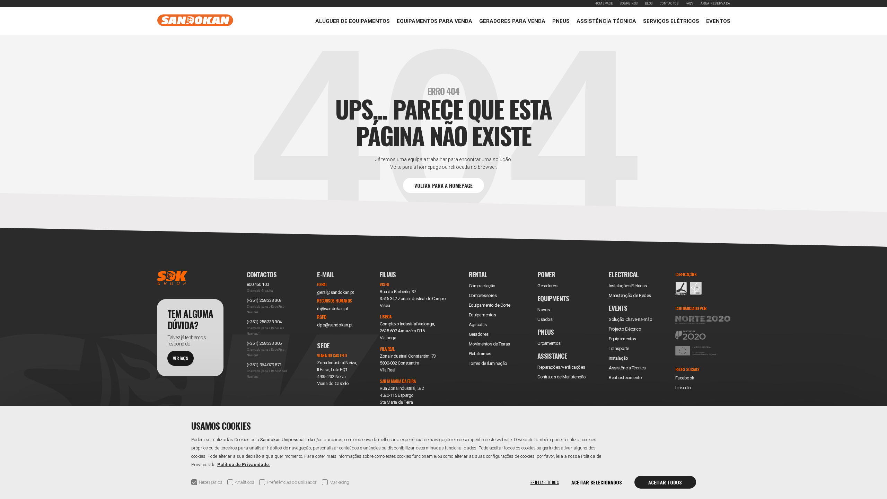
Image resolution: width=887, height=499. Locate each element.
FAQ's (689, 3)
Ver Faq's (180, 358)
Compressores (483, 295)
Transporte (619, 348)
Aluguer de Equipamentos (352, 21)
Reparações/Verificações (561, 367)
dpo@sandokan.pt (334, 324)
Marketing (339, 482)
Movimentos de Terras (489, 344)
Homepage (604, 3)
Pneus (561, 21)
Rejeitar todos (544, 482)
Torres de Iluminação (488, 363)
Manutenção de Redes (630, 295)
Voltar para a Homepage (443, 185)
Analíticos (244, 482)
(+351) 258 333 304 (264, 321)
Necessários (210, 482)
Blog (649, 3)
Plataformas (480, 353)
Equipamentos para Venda (434, 21)
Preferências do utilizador (292, 482)
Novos (543, 309)
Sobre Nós (629, 3)
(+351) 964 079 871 (264, 364)
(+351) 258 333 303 (264, 300)
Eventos (718, 21)
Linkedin (683, 387)
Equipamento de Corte (489, 305)
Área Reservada (715, 3)
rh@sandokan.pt (332, 308)
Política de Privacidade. (243, 464)
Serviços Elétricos (671, 21)
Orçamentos (549, 343)
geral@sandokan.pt (335, 292)
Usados (544, 319)
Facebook (684, 377)
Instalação (618, 358)
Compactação (482, 285)
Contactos (669, 3)
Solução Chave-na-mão (630, 319)
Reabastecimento (625, 377)
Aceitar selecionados (596, 482)
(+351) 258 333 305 (264, 343)
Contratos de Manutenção (561, 376)
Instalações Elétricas (628, 285)
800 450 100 (258, 284)
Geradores (479, 334)
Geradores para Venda (512, 21)
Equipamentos (622, 338)
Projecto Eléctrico (625, 329)
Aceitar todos (665, 482)
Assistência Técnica (606, 21)
